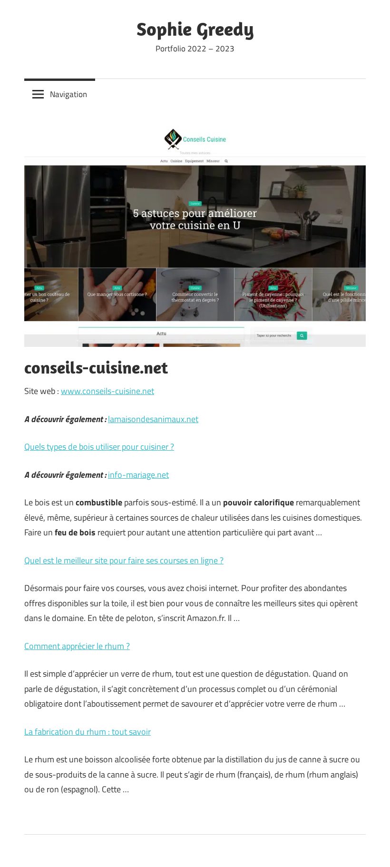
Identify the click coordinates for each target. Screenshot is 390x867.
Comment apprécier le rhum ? (77, 646)
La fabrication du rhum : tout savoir (87, 731)
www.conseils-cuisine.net (107, 390)
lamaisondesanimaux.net (153, 419)
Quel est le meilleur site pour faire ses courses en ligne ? (124, 560)
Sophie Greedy (195, 28)
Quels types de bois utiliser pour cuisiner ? (99, 446)
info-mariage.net (138, 474)
